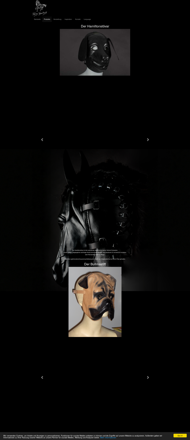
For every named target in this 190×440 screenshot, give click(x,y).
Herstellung (57, 19)
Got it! (180, 435)
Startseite (37, 19)
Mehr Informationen (108, 437)
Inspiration (68, 19)
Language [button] (87, 19)
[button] (41, 139)
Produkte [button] (47, 19)
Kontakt (77, 19)
